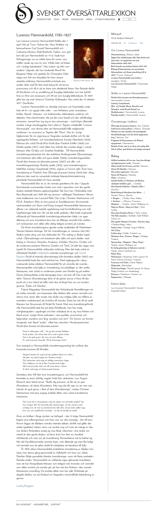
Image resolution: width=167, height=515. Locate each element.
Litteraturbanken (105, 19)
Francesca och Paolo (119, 262)
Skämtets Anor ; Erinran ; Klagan (125, 236)
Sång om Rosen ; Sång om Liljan (124, 207)
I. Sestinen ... (116, 201)
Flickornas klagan (118, 268)
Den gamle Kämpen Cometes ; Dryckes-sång (130, 221)
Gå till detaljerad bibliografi (122, 38)
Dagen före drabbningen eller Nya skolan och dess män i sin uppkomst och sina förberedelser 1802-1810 (130, 60)
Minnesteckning (118, 54)
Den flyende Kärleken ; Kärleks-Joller (127, 186)
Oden (113, 177)
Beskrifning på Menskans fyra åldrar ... (127, 192)
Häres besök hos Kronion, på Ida (125, 166)
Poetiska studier (118, 115)
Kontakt (56, 504)
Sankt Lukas (116, 227)
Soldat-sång (116, 233)
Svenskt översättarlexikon (86, 13)
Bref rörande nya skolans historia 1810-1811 (129, 66)
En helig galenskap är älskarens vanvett (127, 248)
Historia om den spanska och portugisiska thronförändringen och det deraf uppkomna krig (129, 134)
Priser (65, 19)
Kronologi (77, 19)
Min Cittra (115, 230)
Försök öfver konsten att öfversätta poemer (129, 97)
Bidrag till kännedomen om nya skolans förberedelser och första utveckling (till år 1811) (128, 72)
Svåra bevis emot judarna (121, 128)
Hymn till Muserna (119, 175)
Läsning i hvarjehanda (120, 103)
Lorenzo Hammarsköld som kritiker (126, 78)
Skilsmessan (116, 256)
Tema (56, 19)
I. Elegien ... (116, 198)
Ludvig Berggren (25, 485)
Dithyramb (115, 265)
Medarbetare (41, 504)
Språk (89, 19)
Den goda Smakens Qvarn (122, 213)
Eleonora (115, 274)
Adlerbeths (43, 252)
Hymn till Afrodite (119, 169)
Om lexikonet (23, 504)
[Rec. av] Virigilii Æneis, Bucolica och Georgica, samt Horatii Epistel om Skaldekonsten (127, 109)
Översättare (44, 19)
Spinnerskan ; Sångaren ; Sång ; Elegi (127, 242)
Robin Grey (116, 253)
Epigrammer (116, 277)
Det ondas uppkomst (120, 172)
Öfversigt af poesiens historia (123, 126)
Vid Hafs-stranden (119, 215)
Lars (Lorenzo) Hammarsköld (123, 84)
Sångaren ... (116, 204)
